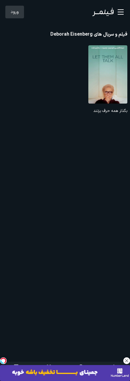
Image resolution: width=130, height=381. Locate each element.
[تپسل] (3, 360)
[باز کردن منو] (121, 12)
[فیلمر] (103, 12)
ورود (15, 12)
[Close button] (126, 360)
